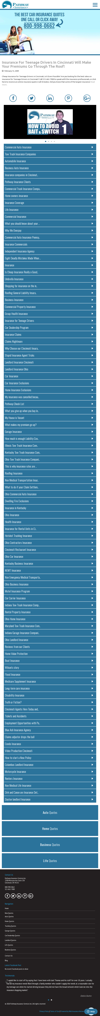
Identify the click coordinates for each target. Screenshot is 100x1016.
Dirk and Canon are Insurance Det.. (21, 792)
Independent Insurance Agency (19, 251)
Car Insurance (11, 376)
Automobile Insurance (15, 161)
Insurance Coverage (14, 202)
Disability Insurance (14, 695)
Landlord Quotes (10, 940)
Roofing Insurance (13, 473)
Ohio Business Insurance (16, 584)
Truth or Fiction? (13, 702)
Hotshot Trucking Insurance (18, 535)
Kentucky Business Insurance (19, 563)
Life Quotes (9, 945)
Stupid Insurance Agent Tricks (19, 355)
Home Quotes (9, 921)
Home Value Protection (16, 653)
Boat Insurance (12, 660)
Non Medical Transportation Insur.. (22, 480)
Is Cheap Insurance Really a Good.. (21, 272)
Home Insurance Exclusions (18, 390)
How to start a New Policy (18, 757)
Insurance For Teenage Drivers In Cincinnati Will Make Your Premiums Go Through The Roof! (46, 64)
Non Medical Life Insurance (18, 785)
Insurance (9, 265)
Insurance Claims (13, 334)
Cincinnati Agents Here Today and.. (22, 709)
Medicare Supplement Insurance (20, 681)
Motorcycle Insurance (15, 771)
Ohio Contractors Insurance (18, 542)
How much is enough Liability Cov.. (22, 438)
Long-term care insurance (17, 688)
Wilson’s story (12, 667)
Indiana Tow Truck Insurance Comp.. (22, 605)
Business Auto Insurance (17, 168)
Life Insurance (11, 209)
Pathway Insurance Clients (18, 182)
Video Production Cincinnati (18, 750)
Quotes (50, 812)
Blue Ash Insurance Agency (18, 730)
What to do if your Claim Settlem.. (22, 487)
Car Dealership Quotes (12, 935)
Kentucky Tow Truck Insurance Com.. (22, 452)
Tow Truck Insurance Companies (20, 154)
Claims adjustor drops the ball (19, 737)
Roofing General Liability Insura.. (21, 293)
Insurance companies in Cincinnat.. (21, 175)
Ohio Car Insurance (14, 556)
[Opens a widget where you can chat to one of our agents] (91, 1012)
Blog (6, 960)
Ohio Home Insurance (15, 619)
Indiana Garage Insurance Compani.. (22, 633)
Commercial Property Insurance (20, 306)
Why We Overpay (13, 230)
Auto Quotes (9, 916)
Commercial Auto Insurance (18, 147)
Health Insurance (13, 522)
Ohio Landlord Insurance (16, 639)
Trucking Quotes (10, 926)
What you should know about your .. (22, 223)
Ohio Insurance (12, 515)
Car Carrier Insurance (15, 598)
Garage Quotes (10, 931)
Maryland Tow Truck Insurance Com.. (22, 626)
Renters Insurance (13, 778)
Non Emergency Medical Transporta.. (23, 577)
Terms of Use (54, 1011)
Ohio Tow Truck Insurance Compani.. (22, 459)
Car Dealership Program (16, 327)
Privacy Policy (44, 1011)
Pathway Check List (14, 404)
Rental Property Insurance (17, 612)
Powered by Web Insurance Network (72, 1011)
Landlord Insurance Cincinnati (19, 362)
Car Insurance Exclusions (17, 383)
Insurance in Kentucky (15, 508)
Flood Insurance (12, 674)
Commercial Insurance (15, 216)
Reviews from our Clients (17, 646)
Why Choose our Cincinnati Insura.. (22, 348)
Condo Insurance (13, 744)
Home (7, 908)
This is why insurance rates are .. (21, 466)
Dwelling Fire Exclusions (17, 501)
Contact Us (8, 956)
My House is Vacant (14, 417)
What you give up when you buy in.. (22, 410)
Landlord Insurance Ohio (16, 369)
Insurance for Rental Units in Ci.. (20, 528)
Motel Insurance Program (17, 591)
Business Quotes (10, 950)
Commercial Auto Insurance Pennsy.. (22, 237)
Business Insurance (14, 299)
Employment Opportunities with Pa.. (22, 723)
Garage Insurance (13, 431)
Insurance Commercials (16, 244)
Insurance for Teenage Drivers (19, 320)
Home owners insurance (16, 195)
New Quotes (9, 913)
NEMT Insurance (13, 570)
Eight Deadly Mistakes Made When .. (23, 258)
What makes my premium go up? (21, 424)
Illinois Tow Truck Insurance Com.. (21, 445)
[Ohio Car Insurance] (50, 32)
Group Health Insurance (16, 313)
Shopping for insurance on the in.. (21, 286)
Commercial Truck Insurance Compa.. (22, 188)
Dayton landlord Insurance (17, 799)
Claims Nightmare (13, 341)
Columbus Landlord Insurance (19, 764)
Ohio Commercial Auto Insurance (20, 494)
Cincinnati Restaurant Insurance (20, 549)
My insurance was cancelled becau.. (22, 397)
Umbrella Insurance (14, 279)
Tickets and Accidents (15, 716)
